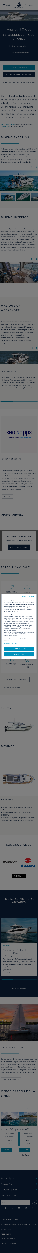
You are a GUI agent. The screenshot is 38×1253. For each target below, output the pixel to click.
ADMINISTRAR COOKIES (19, 649)
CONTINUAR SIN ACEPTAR (28, 596)
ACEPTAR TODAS (19, 654)
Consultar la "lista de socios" (11, 643)
